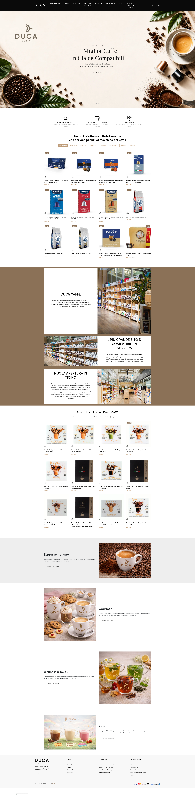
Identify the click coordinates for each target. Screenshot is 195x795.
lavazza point (93, 145)
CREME (121, 3)
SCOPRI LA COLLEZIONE (108, 738)
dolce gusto (73, 145)
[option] (97, 59)
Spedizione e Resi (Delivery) (106, 767)
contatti (132, 775)
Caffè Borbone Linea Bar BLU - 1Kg (53, 253)
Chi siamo (133, 764)
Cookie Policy (70, 764)
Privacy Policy (70, 767)
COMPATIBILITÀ (55, 3)
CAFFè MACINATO (113, 145)
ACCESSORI (98, 3)
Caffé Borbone (63, 145)
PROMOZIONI (110, 3)
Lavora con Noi (134, 767)
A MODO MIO (83, 145)
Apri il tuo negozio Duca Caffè (106, 764)
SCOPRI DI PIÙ (97, 72)
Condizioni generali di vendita (138, 772)
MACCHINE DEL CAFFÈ (87, 4)
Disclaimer (70, 772)
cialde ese (123, 145)
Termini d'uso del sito (136, 770)
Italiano (19, 794)
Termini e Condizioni (72, 770)
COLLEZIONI (76, 3)
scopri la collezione (53, 566)
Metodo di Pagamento (104, 772)
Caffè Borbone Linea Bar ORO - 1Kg (81, 253)
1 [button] (96, 103)
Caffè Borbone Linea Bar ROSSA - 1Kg (136, 217)
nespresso (133, 145)
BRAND (66, 3)
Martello (103, 145)
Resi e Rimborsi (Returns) (105, 770)
